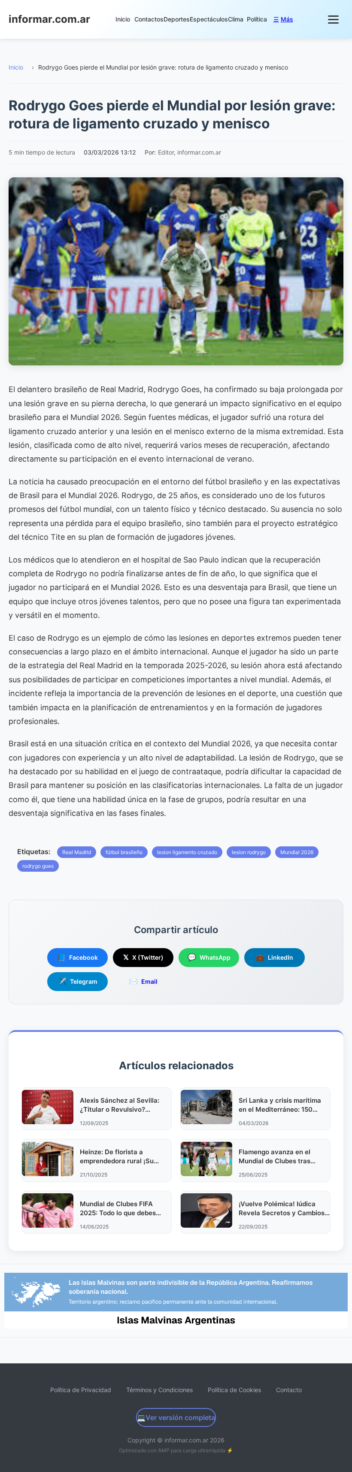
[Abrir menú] (334, 19)
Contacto (289, 1389)
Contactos (149, 19)
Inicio (122, 19)
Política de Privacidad (80, 1389)
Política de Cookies (234, 1389)
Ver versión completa (176, 1417)
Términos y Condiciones (159, 1389)
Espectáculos (209, 19)
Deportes (177, 19)
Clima (235, 19)
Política (257, 19)
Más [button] (283, 19)
